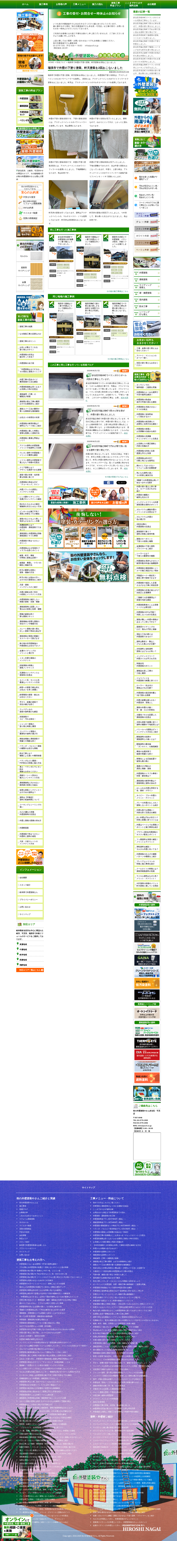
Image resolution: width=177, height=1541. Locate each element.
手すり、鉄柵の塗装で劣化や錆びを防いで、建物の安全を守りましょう (120, 1363)
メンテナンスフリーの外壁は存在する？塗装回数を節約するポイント (45, 1342)
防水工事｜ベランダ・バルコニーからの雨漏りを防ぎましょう (116, 1281)
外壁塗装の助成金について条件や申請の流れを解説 (112, 1288)
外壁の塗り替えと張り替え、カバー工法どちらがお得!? (40, 1333)
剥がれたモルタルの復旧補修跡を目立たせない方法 (30, 505)
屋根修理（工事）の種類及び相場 (28, 395)
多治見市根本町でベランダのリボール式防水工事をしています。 (146, 18)
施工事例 (43, 4)
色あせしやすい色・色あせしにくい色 (147, 196)
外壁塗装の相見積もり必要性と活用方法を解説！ (147, 422)
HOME (51, 62)
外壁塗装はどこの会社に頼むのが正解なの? (35, 1404)
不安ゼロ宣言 (24, 1232)
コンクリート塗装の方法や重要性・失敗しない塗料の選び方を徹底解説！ (121, 1376)
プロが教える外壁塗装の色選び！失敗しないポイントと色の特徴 (43, 1267)
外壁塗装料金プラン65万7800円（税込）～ (109, 1219)
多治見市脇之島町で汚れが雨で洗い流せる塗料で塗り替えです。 (146, 30)
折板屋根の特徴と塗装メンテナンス (27, 666)
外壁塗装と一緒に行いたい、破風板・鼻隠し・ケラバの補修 (116, 1327)
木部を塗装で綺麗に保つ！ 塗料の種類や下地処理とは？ (40, 1463)
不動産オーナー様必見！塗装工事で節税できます (146, 576)
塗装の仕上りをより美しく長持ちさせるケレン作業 (30, 520)
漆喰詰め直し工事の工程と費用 (145, 672)
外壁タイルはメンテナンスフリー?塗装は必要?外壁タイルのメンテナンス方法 (122, 1307)
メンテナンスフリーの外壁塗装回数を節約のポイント (147, 503)
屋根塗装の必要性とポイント (104, 1255)
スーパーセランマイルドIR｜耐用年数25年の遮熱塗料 (113, 1431)
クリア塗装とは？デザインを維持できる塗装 (30, 468)
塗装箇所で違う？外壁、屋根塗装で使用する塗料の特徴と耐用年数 (118, 1493)
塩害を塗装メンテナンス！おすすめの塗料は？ (30, 791)
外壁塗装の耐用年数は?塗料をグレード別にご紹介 (30, 424)
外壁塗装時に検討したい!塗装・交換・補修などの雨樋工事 (115, 1343)
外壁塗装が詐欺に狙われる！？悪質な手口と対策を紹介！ (41, 1391)
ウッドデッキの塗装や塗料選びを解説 (29, 710)
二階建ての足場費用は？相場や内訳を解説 (146, 598)
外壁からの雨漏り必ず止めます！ (105, 1248)
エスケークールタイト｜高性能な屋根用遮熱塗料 (111, 1444)
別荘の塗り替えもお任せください (147, 364)
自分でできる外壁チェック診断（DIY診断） (35, 1326)
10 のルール (24, 1222)
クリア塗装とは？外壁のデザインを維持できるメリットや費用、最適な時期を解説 (124, 1483)
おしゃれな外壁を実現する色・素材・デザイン (147, 789)
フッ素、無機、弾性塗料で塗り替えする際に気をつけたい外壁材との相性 (47, 1431)
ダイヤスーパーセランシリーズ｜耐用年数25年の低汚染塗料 (116, 1437)
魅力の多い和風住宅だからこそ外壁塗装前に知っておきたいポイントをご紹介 (122, 1310)
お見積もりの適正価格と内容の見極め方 (146, 444)
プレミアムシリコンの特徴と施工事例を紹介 (146, 862)
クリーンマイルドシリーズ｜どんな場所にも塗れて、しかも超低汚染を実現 (121, 1467)
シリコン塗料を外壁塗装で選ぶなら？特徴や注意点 (30, 461)
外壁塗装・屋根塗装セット (30, 113)
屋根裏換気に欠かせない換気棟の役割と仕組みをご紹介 (40, 1457)
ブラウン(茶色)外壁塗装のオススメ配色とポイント (147, 833)
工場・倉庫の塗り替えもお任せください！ (147, 349)
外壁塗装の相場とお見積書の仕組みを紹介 (146, 430)
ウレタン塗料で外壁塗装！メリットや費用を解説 (30, 454)
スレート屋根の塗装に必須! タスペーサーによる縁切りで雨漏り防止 (45, 1401)
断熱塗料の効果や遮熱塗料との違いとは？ (146, 738)
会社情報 (22, 1235)
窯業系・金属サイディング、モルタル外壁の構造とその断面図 (43, 1424)
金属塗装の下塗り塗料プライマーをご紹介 (146, 547)
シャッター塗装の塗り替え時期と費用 (28, 725)
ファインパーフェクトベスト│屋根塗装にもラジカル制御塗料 (116, 1424)
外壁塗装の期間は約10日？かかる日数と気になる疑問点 (40, 1290)
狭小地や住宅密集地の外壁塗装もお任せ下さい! (30, 644)
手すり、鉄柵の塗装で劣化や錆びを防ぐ (29, 703)
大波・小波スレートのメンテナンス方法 (29, 842)
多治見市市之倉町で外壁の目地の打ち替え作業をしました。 (146, 54)
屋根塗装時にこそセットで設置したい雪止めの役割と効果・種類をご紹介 (121, 1346)
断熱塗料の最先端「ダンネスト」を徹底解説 (147, 745)
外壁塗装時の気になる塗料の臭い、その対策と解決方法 (40, 1307)
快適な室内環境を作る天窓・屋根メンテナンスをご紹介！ (115, 1337)
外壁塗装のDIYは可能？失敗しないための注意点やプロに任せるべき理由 (46, 1329)
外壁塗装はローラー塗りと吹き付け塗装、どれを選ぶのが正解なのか (45, 1411)
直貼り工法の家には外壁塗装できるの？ (145, 635)
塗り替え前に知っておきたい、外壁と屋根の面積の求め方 (41, 1421)
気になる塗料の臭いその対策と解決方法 (145, 474)
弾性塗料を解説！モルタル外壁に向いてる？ (147, 848)
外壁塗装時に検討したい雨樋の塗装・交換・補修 (29, 600)
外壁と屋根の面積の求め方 (30, 820)
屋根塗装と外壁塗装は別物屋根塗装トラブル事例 (30, 534)
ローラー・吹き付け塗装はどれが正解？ (145, 686)
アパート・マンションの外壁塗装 (105, 1399)
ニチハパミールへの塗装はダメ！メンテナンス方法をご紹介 (42, 1467)
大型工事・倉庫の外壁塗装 (103, 1395)
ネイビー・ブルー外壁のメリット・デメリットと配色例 (40, 1493)
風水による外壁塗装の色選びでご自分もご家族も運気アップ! (42, 1287)
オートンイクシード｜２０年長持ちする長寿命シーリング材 (116, 1470)
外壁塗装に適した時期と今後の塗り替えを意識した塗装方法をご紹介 (45, 1355)
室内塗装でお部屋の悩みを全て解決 (106, 1278)
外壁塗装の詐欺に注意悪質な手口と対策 (146, 452)
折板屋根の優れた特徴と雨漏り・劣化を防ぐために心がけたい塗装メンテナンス (123, 1304)
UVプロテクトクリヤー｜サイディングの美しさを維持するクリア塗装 (119, 1457)
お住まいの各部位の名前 (29, 417)
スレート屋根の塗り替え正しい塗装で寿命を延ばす (30, 630)
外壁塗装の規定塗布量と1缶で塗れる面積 (146, 694)
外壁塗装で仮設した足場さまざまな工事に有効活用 (147, 584)
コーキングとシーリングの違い (30, 806)
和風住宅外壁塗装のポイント (145, 664)
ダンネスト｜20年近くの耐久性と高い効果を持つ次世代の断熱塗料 (118, 1460)
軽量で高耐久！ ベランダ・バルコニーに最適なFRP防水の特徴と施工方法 (47, 1447)
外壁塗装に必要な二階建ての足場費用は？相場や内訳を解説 (116, 1412)
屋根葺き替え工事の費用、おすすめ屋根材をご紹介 (112, 1261)
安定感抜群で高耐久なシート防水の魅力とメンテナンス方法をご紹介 (45, 1453)
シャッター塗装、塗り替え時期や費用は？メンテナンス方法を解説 (118, 1372)
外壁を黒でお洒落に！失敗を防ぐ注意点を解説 (146, 811)
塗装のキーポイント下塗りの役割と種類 (145, 540)
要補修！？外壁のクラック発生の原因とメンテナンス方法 (41, 1365)
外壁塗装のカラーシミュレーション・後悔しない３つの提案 (42, 1284)
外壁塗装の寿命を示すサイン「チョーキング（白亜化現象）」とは (44, 1362)
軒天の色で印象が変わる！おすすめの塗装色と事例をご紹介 (116, 1333)
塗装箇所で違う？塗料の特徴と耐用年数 (146, 532)
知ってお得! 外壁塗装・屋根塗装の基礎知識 (35, 1316)
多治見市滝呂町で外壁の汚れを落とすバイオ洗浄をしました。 (146, 60)
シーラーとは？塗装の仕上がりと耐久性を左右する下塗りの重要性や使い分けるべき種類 (127, 1509)
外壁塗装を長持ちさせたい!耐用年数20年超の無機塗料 (148, 562)
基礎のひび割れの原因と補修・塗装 (144, 767)
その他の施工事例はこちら (117, 291)
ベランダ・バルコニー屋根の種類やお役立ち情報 (30, 747)
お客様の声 (61, 4)
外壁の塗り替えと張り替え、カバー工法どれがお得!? (146, 489)
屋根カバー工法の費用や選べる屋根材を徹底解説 (29, 410)
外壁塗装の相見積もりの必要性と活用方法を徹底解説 (39, 1388)
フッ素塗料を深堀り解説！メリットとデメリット (147, 840)
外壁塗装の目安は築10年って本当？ (27, 356)
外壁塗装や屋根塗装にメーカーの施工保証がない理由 (147, 569)
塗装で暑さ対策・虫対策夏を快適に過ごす (29, 476)
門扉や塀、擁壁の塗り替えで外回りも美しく (110, 1275)
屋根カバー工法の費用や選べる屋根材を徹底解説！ (112, 1265)
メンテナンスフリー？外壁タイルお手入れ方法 (146, 657)
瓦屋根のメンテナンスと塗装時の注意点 (29, 674)
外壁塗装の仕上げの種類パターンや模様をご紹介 (146, 855)
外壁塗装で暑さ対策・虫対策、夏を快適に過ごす (111, 1405)
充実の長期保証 (25, 1229)
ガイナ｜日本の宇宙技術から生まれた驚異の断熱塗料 (113, 1463)
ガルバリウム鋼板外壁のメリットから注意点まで (146, 510)
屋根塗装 (30, 106)
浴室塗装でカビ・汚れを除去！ (28, 718)
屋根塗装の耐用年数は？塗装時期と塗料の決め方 (146, 782)
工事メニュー (79, 4)
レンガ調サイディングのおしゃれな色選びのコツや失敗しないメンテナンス (48, 1369)
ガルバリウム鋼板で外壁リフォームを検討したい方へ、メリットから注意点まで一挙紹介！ (53, 1346)
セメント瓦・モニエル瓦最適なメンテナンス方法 (29, 681)
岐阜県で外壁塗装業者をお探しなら (32, 1245)
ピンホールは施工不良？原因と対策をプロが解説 (29, 512)
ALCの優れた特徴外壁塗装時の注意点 (28, 813)
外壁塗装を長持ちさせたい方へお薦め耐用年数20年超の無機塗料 (117, 1506)
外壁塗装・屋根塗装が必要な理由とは (33, 1319)
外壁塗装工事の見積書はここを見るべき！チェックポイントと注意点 (119, 1235)
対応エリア (23, 1238)
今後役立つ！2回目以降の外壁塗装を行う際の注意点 (113, 1271)
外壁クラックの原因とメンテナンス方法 (29, 490)
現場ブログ (60, 62)
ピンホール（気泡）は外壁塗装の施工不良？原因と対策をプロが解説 (45, 1375)
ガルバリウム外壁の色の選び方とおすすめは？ (37, 1349)
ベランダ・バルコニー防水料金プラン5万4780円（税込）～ (115, 1229)
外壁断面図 (24, 828)
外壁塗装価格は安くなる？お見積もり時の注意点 (30, 388)
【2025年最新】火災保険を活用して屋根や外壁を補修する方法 (117, 1245)
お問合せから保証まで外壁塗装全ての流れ (109, 1212)
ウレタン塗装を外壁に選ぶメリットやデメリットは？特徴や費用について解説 (122, 1480)
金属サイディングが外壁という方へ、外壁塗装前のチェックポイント (119, 1525)
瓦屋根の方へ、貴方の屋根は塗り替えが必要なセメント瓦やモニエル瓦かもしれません (126, 1320)
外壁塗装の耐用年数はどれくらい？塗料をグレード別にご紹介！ (43, 1352)
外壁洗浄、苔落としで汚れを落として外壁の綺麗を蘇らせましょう (118, 1382)
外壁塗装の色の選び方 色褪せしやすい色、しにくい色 (39, 1271)
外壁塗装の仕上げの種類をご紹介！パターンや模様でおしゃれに (43, 1522)
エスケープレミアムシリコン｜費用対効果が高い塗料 (113, 1440)
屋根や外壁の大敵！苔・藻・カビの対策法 (146, 708)
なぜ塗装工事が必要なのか (30, 334)
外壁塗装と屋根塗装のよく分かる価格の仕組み (110, 1206)
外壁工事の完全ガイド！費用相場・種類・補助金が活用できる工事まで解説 (48, 1300)
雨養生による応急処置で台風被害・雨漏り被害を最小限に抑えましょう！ (47, 1476)
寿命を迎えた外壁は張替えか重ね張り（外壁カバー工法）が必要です (119, 1268)
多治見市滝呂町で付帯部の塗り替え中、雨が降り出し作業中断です (146, 71)
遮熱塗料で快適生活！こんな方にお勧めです (110, 1447)
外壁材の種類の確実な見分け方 (143, 496)
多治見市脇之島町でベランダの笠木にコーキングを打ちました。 (146, 66)
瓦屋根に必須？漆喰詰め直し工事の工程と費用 (110, 1314)
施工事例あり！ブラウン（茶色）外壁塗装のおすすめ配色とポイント (45, 1509)
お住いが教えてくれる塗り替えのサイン (29, 348)
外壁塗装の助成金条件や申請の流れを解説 (146, 400)
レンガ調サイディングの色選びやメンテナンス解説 (30, 498)
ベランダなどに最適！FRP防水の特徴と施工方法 (30, 762)
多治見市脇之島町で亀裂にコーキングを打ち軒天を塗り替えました (146, 48)
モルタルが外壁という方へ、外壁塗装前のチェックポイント (116, 1519)
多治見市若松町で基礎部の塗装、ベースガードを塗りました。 (146, 36)
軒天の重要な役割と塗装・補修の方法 (28, 571)
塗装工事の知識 (26, 326)
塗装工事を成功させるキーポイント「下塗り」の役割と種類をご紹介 (119, 1512)
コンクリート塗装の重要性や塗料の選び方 (29, 732)
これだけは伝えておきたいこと (31, 1216)
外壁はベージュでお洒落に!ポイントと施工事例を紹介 (148, 826)
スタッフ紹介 (25, 885)
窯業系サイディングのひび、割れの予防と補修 (146, 628)
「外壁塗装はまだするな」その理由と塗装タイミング (30, 370)
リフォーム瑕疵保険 (27, 1219)
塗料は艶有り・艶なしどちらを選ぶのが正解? (146, 642)
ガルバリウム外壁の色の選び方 (145, 518)
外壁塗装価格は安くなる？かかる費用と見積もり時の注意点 (116, 1238)
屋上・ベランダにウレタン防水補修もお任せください (30, 769)
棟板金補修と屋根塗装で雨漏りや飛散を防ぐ (29, 740)
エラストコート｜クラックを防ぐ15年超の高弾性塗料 (113, 1453)
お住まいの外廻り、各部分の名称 (32, 1336)
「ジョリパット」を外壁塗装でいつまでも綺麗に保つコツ (41, 1427)
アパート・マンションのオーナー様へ (146, 357)
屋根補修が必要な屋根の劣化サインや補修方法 (29, 622)
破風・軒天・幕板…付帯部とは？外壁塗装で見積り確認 (114, 1323)
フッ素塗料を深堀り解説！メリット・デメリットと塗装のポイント (44, 1512)
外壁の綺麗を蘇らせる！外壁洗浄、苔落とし (146, 701)
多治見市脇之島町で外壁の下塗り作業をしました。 (146, 42)
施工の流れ (97, 4)
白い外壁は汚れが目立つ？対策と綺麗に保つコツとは (147, 818)
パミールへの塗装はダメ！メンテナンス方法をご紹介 (147, 730)
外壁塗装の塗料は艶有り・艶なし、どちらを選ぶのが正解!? (115, 1499)
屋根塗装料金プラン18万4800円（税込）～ (109, 1222)
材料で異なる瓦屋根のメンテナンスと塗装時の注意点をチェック (117, 1317)
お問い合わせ (25, 907)
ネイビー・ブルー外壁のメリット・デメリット (146, 796)
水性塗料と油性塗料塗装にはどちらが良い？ (146, 650)
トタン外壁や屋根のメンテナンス (28, 659)
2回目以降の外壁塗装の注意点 (144, 525)
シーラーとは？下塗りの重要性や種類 (146, 554)
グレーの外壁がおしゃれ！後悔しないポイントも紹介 (147, 804)
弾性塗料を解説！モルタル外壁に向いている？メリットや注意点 (43, 1516)
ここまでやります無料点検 (103, 1209)
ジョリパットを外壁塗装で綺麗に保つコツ (147, 679)
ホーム (25, 4)
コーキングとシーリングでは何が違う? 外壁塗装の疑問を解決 (42, 1414)
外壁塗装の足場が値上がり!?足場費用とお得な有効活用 (114, 1408)
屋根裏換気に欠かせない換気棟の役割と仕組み (29, 784)
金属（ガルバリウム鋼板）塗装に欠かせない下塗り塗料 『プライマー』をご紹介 (123, 1516)
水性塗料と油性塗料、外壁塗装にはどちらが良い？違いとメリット (118, 1503)
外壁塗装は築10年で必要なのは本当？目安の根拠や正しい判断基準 (44, 1293)
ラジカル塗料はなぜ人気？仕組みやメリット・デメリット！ (42, 1519)
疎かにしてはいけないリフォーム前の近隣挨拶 (146, 466)
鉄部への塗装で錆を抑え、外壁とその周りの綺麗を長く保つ (116, 1356)
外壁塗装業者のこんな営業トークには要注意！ (147, 606)
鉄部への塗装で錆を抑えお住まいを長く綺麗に (29, 688)
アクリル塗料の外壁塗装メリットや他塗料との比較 (30, 446)
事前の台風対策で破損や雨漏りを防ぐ (145, 752)
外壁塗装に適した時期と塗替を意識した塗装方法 (29, 432)
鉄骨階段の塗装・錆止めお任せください (29, 696)
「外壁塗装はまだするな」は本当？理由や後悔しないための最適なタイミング (48, 1297)
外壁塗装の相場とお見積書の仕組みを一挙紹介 (110, 1232)
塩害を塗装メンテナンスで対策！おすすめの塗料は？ (39, 1460)
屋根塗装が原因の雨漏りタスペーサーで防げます (29, 637)
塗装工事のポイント (28, 341)
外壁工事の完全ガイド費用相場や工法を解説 (29, 380)
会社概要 (151, 4)
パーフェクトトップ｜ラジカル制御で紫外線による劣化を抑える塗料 (119, 1421)
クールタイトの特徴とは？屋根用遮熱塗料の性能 (147, 870)
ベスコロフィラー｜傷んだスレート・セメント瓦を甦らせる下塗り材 (119, 1434)
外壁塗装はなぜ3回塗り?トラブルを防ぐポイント (30, 549)
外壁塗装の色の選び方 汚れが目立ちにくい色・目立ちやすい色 (43, 1274)
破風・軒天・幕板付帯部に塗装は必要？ (29, 556)
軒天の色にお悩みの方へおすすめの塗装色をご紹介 (30, 578)
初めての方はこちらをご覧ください (106, 1203)
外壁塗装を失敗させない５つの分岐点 (146, 408)
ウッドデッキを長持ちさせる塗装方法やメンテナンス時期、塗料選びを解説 (121, 1366)
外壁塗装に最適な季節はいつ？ (29, 439)
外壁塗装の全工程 (27, 363)
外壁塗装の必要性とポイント (104, 1252)
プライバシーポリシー (29, 900)
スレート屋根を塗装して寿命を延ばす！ (108, 1392)
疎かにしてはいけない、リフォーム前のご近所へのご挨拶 (41, 1303)
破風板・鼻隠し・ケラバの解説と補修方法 (30, 564)
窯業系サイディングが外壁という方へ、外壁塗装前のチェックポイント (120, 1522)
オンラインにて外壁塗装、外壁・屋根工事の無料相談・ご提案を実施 (119, 1284)
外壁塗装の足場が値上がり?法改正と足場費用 (148, 591)
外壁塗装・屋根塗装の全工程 (104, 1216)
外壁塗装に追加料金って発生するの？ (145, 415)
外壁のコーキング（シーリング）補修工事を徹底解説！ (114, 1294)
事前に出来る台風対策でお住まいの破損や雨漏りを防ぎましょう (43, 1473)
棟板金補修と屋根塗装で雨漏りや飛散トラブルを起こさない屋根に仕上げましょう (50, 1437)
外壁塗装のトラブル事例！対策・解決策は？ (147, 774)
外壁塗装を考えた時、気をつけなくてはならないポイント (41, 1382)
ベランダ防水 (30, 120)
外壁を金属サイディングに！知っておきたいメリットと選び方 (116, 1297)
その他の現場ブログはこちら (116, 477)
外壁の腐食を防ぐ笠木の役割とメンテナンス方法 (30, 593)
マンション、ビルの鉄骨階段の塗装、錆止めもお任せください (116, 1359)
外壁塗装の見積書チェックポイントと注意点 (147, 437)
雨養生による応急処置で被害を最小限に (146, 760)
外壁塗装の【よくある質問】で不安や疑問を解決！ (38, 1264)
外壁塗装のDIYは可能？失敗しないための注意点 (146, 613)
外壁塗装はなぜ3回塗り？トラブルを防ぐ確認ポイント (40, 1385)
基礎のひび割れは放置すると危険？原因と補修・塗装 (39, 1480)
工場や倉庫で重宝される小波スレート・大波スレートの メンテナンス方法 (47, 1434)
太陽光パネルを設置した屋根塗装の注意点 (146, 716)
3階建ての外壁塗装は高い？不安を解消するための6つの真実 (42, 1310)
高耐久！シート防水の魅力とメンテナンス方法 (29, 776)
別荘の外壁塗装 (99, 1402)
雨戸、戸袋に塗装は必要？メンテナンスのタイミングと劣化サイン (118, 1379)
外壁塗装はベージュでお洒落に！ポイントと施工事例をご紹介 (43, 1506)
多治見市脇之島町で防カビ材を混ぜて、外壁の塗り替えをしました (146, 24)
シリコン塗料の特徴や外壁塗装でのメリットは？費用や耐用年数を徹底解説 (121, 1473)
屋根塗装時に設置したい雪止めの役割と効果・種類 (30, 608)
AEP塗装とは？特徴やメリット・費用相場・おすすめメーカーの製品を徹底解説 (123, 1486)
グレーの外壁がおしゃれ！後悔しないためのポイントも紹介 (42, 1496)
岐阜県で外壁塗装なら (29, 892)
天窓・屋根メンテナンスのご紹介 (29, 586)
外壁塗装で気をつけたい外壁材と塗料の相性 (29, 835)
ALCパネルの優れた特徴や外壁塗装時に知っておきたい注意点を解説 (45, 1418)
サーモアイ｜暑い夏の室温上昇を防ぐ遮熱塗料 (110, 1427)
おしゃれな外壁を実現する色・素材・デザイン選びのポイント (43, 1489)
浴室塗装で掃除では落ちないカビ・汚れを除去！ (111, 1369)
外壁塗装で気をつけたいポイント (29, 542)
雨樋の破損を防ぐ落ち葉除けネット (27, 615)
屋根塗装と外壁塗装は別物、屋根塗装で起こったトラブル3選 (42, 1398)
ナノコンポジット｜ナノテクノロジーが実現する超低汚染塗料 (116, 1450)
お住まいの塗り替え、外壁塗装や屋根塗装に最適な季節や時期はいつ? (46, 1359)
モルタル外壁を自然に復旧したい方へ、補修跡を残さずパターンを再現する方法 (49, 1372)
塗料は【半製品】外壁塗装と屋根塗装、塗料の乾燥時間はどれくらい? (46, 1408)
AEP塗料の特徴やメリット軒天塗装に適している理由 (147, 884)
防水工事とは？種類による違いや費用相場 (30, 754)
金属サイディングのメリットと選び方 (28, 652)
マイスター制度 (25, 1226)
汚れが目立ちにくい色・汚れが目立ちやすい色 (149, 187)
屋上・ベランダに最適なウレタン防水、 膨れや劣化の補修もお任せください (48, 1450)
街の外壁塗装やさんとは (28, 1203)
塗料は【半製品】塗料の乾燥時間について (29, 798)
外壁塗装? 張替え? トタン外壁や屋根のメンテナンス (113, 1301)
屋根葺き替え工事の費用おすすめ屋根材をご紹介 (29, 402)
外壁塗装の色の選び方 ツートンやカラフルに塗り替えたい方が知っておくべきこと (50, 1277)
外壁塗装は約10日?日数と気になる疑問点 (146, 459)
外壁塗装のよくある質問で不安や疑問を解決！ (147, 393)
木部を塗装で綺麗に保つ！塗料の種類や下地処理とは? (148, 723)
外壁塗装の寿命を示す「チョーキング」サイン (29, 483)
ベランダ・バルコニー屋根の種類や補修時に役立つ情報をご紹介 (43, 1440)
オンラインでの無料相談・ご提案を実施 (146, 386)
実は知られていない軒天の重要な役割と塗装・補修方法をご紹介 (117, 1330)
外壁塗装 (30, 98)
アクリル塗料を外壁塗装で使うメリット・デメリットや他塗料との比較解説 (121, 1476)
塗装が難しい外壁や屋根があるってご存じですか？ (147, 620)
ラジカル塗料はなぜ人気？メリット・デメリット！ (147, 877)
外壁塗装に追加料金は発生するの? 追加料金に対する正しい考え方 (118, 1291)
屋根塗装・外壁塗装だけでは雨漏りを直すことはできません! (42, 1313)
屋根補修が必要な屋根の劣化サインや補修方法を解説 (113, 1353)
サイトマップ (25, 914)
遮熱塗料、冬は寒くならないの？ (105, 1489)
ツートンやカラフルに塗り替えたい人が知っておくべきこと (149, 205)
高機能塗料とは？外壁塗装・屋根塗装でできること (30, 527)
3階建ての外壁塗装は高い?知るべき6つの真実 (147, 481)
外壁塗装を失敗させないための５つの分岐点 (36, 1280)
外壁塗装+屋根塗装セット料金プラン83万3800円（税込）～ (116, 1226)
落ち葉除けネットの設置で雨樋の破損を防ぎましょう (113, 1350)
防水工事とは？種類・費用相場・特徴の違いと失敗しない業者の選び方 (46, 1444)
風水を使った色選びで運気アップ (148, 178)
